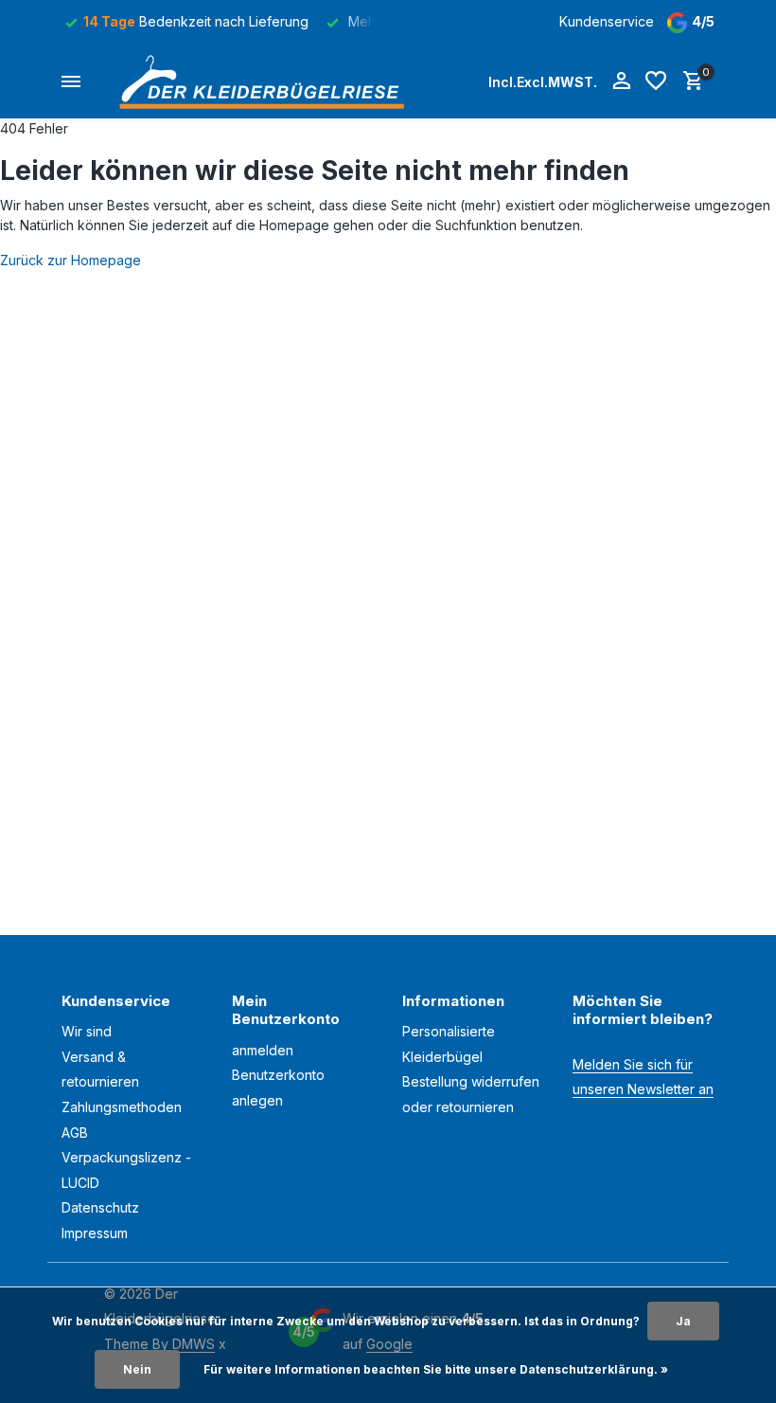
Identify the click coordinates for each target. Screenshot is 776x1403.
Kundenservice (606, 21)
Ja (683, 1321)
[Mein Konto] (621, 81)
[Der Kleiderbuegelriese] (267, 81)
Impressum (95, 1233)
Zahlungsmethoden (122, 1107)
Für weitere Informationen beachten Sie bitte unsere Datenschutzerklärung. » (435, 1369)
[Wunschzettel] (655, 81)
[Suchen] (455, 81)
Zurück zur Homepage (70, 260)
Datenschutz (100, 1207)
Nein (137, 1369)
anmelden (262, 1050)
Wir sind (87, 1031)
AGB (75, 1132)
